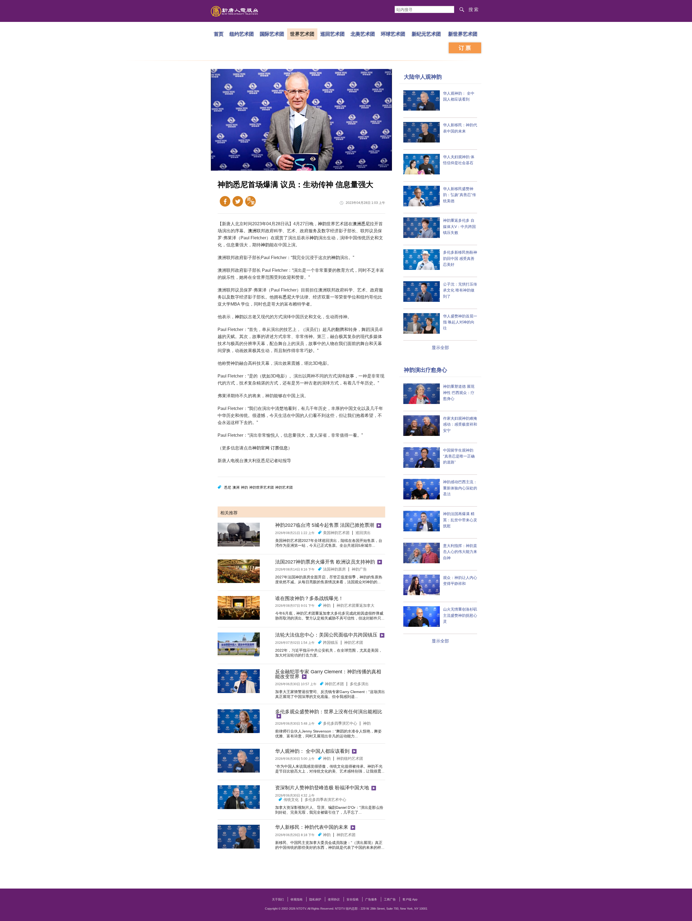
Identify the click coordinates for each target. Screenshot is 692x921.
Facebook (225, 201)
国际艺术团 (272, 34)
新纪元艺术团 (426, 34)
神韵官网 (261, 448)
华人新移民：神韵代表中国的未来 (311, 827)
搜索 (473, 9)
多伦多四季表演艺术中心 (325, 799)
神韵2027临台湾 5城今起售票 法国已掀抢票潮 (324, 525)
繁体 (250, 201)
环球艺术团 (393, 34)
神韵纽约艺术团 (350, 758)
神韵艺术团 (284, 487)
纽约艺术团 (241, 34)
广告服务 (371, 899)
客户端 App (409, 899)
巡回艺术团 (332, 34)
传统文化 (291, 799)
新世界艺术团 (462, 34)
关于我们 (278, 899)
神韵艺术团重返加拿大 (355, 605)
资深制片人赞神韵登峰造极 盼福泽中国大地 (322, 787)
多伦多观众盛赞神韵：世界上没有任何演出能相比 (328, 711)
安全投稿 (352, 899)
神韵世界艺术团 (261, 487)
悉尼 (365, 223)
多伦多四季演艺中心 (340, 723)
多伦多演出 (359, 684)
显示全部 (440, 347)
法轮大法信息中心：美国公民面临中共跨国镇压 (326, 635)
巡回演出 (363, 533)
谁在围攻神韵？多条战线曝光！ (309, 598)
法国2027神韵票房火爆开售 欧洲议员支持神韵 (325, 562)
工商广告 (390, 899)
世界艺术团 (302, 34)
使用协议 (334, 899)
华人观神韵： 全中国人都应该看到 (312, 751)
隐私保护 (315, 899)
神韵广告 (359, 569)
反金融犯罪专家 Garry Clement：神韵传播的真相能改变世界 (328, 674)
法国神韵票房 (334, 569)
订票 (465, 48)
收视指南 (296, 899)
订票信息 (279, 448)
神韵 (322, 223)
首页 (219, 34)
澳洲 (356, 223)
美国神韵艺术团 (336, 533)
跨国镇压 (330, 642)
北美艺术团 (363, 34)
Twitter (237, 201)
